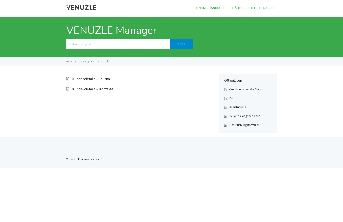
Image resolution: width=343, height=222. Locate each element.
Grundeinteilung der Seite (245, 89)
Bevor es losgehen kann (244, 116)
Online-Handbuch (211, 8)
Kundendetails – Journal (91, 79)
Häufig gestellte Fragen (253, 8)
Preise (233, 98)
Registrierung (237, 107)
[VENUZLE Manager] (81, 9)
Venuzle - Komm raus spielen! (84, 159)
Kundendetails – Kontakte (92, 89)
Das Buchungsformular (244, 125)
